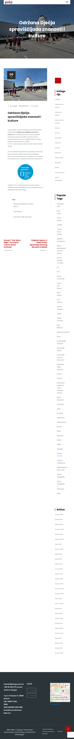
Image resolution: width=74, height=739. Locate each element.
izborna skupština (60, 308)
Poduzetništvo (61, 422)
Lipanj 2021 (58, 638)
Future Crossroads (60, 277)
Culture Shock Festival (59, 231)
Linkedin (32, 695)
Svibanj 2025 (59, 564)
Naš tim (60, 731)
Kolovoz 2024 (59, 603)
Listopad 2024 (59, 594)
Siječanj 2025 (59, 584)
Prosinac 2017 (59, 653)
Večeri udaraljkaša (61, 475)
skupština (60, 436)
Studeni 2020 (59, 643)
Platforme (58, 143)
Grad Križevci (17, 212)
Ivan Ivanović (60, 301)
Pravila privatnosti (48, 731)
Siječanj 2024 (59, 628)
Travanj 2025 (59, 569)
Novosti (35, 106)
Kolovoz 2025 (59, 549)
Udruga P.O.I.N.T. (59, 454)
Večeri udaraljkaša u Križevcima (61, 485)
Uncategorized (59, 172)
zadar (59, 493)
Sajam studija (59, 158)
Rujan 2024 (58, 599)
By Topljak (13, 106)
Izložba (59, 314)
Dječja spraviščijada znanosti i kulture (23, 205)
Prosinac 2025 (59, 529)
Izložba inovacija (60, 319)
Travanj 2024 (59, 618)
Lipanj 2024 (58, 608)
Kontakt (45, 733)
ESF (58, 267)
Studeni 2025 (59, 534)
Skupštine (58, 163)
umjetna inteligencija (61, 461)
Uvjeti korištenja (47, 729)
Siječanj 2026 (59, 524)
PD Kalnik (60, 413)
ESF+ (58, 272)
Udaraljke (60, 449)
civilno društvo (59, 219)
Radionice (58, 153)
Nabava (57, 128)
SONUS (59, 440)
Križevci (59, 374)
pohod (59, 427)
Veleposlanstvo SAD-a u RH (62, 468)
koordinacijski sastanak (61, 342)
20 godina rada (60, 205)
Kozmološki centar (60, 349)
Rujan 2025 (58, 544)
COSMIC (57, 99)
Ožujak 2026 (59, 519)
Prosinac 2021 (59, 633)
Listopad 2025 (59, 539)
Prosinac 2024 (59, 589)
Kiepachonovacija (63, 332)
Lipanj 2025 (58, 559)
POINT (59, 431)
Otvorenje (60, 404)
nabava (59, 378)
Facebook (32, 690)
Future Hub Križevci (59, 285)
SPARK (57, 167)
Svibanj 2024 (59, 613)
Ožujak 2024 (59, 623)
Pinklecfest (58, 138)
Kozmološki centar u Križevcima (60, 357)
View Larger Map (54, 704)
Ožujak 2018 (58, 648)
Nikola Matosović (60, 398)
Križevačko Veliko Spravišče (22, 217)
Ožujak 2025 (59, 574)
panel (59, 409)
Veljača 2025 (59, 579)
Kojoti (59, 337)
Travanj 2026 (59, 514)
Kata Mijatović (60, 326)
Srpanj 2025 (58, 554)
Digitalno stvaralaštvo (61, 240)
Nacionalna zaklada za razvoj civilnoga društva (60, 388)
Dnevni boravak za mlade (60, 260)
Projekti (57, 148)
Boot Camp (59, 212)
